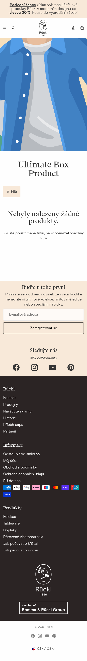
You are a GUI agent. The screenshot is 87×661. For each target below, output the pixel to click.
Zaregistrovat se (43, 328)
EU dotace (12, 481)
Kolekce (9, 516)
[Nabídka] (4, 28)
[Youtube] (52, 367)
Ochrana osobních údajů (23, 474)
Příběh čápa (13, 424)
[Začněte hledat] (13, 27)
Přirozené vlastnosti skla (23, 537)
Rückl (49, 626)
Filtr (14, 191)
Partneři (9, 431)
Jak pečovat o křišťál (20, 543)
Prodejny (10, 404)
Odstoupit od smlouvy (21, 454)
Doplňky (10, 530)
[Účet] (73, 27)
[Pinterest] (71, 367)
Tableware (11, 523)
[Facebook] (16, 367)
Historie (9, 418)
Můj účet (10, 460)
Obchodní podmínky (20, 467)
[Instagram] (34, 367)
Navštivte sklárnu (17, 411)
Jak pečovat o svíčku (20, 550)
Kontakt (9, 398)
